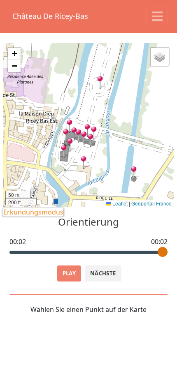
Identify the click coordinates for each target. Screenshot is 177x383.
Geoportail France (151, 203)
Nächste (103, 273)
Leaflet (119, 203)
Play (69, 273)
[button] (63, 151)
